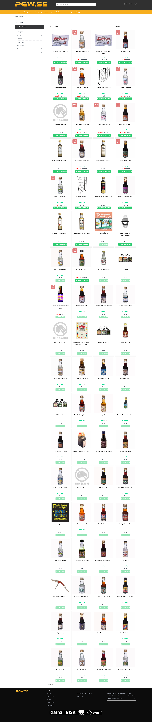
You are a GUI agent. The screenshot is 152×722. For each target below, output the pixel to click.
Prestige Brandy (81, 633)
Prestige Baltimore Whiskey (104, 306)
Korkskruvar (20, 46)
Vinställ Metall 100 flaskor (103, 88)
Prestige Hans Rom (103, 378)
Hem (16, 17)
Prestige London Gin (125, 88)
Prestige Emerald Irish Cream (125, 415)
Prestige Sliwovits (104, 415)
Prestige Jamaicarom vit (125, 669)
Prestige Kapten (60, 524)
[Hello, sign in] (130, 5)
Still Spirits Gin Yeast (60, 342)
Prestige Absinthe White (82, 560)
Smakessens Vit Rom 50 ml (82, 233)
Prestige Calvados (125, 378)
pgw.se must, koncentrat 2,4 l (82, 451)
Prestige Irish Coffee (104, 488)
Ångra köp (80, 696)
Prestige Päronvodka (60, 197)
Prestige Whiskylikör (125, 451)
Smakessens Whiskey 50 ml (104, 160)
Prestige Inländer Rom (60, 451)
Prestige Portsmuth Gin (125, 306)
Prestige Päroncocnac (60, 88)
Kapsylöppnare (21, 42)
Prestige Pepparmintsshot (81, 597)
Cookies (49, 699)
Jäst (18, 52)
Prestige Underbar (125, 633)
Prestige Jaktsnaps (125, 160)
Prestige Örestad (103, 233)
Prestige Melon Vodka (60, 560)
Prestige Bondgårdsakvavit (82, 415)
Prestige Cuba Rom (103, 524)
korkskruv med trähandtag (60, 597)
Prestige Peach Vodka (60, 269)
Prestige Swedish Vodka (60, 488)
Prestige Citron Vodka (82, 378)
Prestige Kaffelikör (82, 488)
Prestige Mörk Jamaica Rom (125, 124)
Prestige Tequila (60, 669)
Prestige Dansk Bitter (82, 306)
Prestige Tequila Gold (82, 269)
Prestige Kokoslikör (82, 669)
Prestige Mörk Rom (125, 51)
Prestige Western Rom (125, 524)
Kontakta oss (50, 696)
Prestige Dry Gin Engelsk (82, 51)
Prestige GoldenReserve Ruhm (125, 597)
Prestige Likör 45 (82, 524)
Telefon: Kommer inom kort (84, 693)
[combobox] (76, 4)
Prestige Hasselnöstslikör (125, 488)
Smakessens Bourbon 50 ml (60, 233)
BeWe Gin (125, 269)
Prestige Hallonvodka (104, 124)
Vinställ (19, 35)
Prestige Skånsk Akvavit (82, 124)
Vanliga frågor (50, 705)
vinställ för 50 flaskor (82, 197)
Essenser (19, 39)
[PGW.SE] (31, 4)
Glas (18, 49)
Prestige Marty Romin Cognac (103, 560)
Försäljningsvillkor (51, 702)
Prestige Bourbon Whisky (82, 160)
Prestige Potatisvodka (60, 378)
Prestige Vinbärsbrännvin (125, 197)
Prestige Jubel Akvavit (103, 633)
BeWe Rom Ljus (60, 415)
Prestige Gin (125, 560)
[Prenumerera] (135, 698)
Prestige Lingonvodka (104, 269)
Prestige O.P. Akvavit (82, 88)
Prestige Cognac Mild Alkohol (104, 451)
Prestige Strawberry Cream (103, 669)
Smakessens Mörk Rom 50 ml (103, 197)
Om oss (49, 693)
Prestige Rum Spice (60, 633)
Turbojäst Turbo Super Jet (60, 51)
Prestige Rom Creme (125, 342)
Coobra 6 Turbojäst (60, 124)
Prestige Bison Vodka (104, 597)
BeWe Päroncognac (103, 342)
